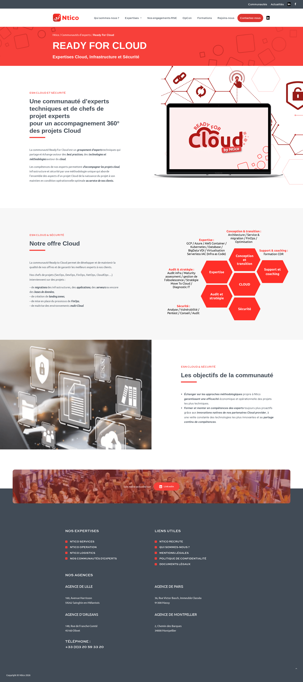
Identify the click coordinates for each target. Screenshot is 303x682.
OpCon (187, 18)
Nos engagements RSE (162, 18)
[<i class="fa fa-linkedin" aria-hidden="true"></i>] (268, 18)
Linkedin (169, 486)
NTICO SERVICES (82, 541)
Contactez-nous (250, 18)
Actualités (277, 4)
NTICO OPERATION (83, 547)
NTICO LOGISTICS (82, 553)
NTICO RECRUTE (171, 541)
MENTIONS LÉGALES (174, 553)
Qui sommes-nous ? (106, 18)
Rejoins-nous (225, 18)
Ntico (56, 34)
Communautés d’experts (76, 34)
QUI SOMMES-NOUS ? (174, 547)
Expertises (132, 18)
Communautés (257, 4)
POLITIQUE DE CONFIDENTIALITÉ (182, 558)
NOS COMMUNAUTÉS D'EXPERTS (93, 558)
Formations (204, 18)
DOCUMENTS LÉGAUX (174, 564)
